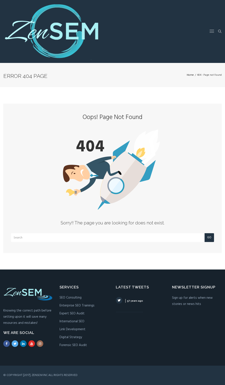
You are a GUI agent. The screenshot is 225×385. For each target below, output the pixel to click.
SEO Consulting (71, 297)
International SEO (72, 321)
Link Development (72, 329)
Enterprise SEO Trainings (77, 305)
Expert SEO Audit (72, 313)
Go (209, 237)
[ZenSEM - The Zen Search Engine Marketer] (51, 31)
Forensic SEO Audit (73, 345)
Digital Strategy (71, 337)
